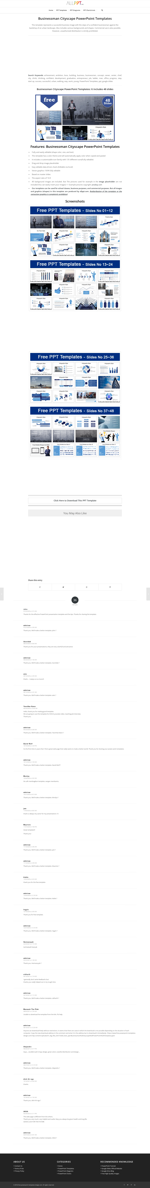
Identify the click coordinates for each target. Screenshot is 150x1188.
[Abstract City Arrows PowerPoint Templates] (2, 594)
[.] (98, 10)
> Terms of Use (18, 1168)
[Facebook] (124, 1185)
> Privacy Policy (18, 1171)
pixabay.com (97, 184)
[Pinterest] (131, 1185)
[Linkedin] (135, 1185)
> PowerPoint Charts (64, 1174)
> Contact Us (17, 1166)
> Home (59, 1166)
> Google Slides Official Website (111, 1168)
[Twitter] (127, 1185)
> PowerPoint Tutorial (108, 1166)
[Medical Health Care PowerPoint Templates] (148, 594)
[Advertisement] (75, 53)
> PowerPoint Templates (65, 1168)
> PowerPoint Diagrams (65, 1171)
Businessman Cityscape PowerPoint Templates (75, 18)
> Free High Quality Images (109, 1174)
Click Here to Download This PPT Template (75, 500)
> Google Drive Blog (107, 1171)
